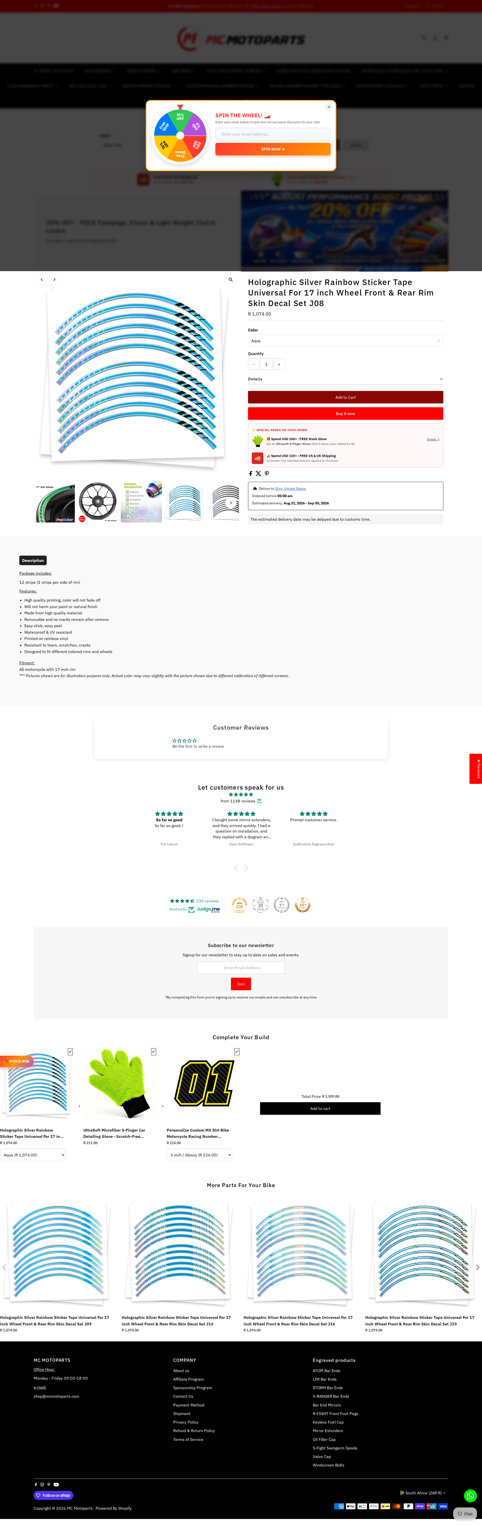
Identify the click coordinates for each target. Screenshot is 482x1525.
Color (253, 329)
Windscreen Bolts (328, 1465)
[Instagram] (42, 1485)
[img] (241, 794)
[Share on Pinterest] (267, 474)
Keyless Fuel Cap (328, 1422)
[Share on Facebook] (251, 474)
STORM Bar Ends (328, 1387)
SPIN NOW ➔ (273, 149)
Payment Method (188, 1404)
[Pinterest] (48, 1485)
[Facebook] (36, 1485)
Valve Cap (322, 1456)
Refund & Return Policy (194, 1430)
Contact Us (183, 1396)
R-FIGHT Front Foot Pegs (335, 1413)
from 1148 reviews (238, 800)
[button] (237, 867)
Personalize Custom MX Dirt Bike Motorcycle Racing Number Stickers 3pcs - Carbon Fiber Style (199, 1134)
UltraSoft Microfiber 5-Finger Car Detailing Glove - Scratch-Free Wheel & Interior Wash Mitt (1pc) (114, 1134)
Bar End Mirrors (327, 1404)
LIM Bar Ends (325, 1379)
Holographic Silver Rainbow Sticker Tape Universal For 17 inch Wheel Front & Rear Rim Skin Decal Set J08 (32, 1134)
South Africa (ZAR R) (423, 1492)
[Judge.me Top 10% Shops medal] (303, 905)
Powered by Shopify (114, 1508)
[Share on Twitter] (259, 474)
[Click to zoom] (230, 279)
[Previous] (41, 279)
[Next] (54, 279)
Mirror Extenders (328, 1430)
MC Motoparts (80, 1508)
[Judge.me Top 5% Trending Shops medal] (282, 905)
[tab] (33, 560)
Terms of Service (188, 1439)
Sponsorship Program (192, 1387)
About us (181, 1370)
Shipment (182, 1413)
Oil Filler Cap (324, 1439)
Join (241, 983)
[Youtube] (56, 1485)
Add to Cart (345, 397)
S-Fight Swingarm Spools (335, 1447)
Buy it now (345, 413)
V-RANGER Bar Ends (331, 1396)
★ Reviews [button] (478, 769)
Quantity (256, 353)
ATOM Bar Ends (326, 1370)
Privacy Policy (185, 1422)
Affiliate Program (188, 1379)
